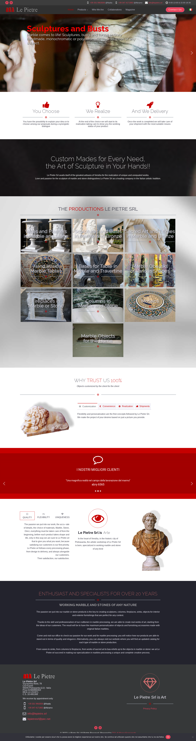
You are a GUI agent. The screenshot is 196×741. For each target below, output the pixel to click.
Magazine (130, 10)
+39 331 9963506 (97, 3)
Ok (168, 737)
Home (71, 10)
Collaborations (115, 10)
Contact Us (175, 10)
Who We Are (98, 10)
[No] (192, 737)
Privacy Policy (150, 708)
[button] (4, 53)
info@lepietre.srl (155, 3)
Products (82, 10)
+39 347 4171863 (125, 3)
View (46, 243)
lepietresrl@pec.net (38, 718)
